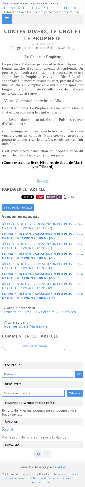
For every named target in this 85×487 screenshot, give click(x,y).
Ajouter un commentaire (34, 345)
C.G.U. (32, 478)
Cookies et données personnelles (58, 478)
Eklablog (59, 467)
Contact (75, 474)
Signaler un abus (15, 478)
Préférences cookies (42, 482)
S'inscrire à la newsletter (18, 207)
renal (29, 437)
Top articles (60, 474)
